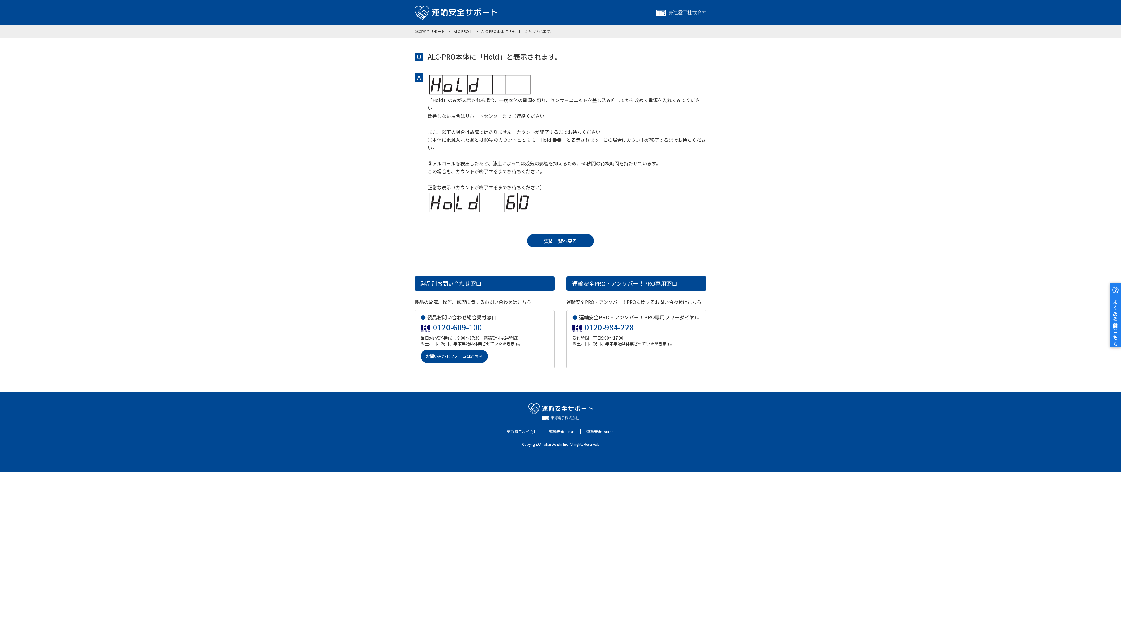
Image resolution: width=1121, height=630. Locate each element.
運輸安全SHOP (562, 431)
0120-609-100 (457, 327)
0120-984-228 (609, 327)
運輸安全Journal (600, 431)
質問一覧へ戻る (560, 240)
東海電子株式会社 (522, 431)
